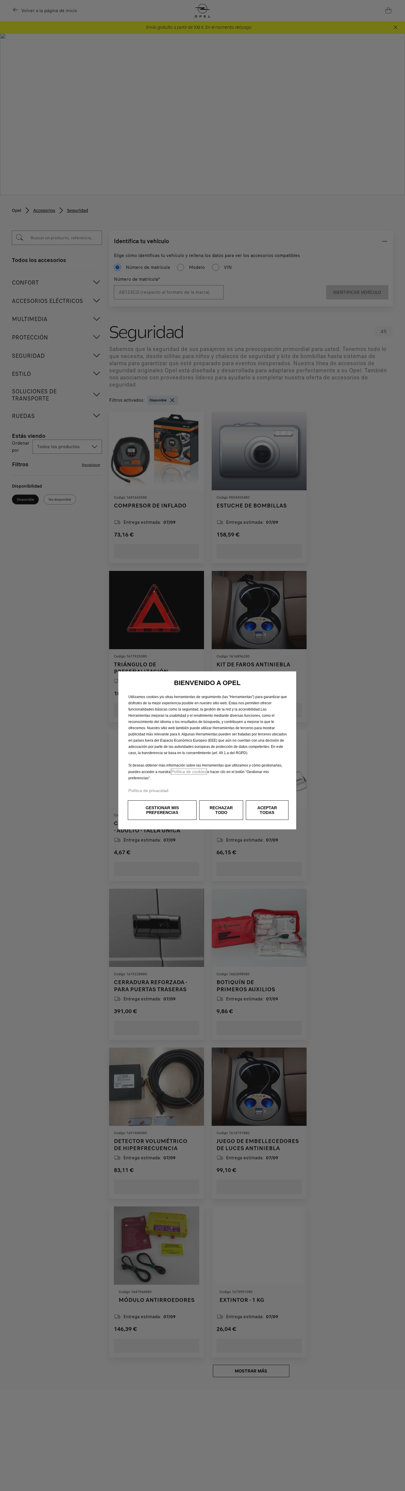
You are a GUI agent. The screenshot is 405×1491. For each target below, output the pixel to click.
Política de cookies (188, 771)
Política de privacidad (148, 790)
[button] (162, 810)
